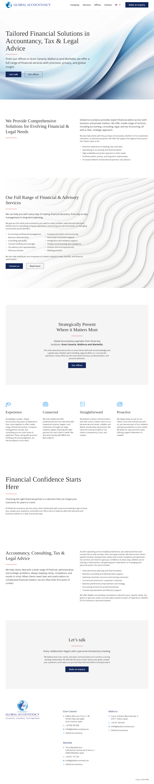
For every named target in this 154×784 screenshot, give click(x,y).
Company (74, 4)
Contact (108, 4)
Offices (97, 4)
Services (87, 4)
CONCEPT (144, 780)
